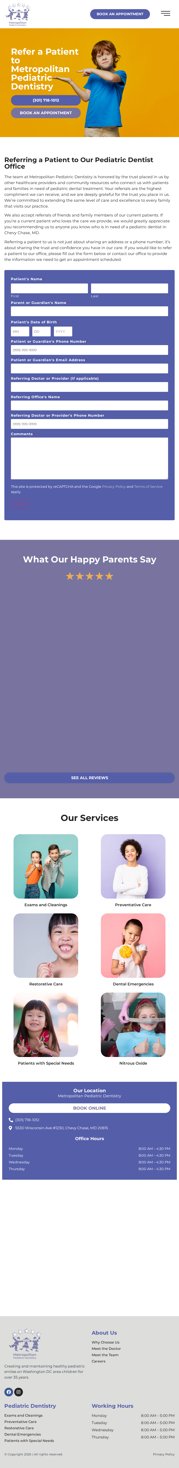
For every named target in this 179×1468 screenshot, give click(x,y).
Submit (20, 504)
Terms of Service (148, 487)
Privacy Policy (114, 487)
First (15, 296)
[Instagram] (18, 1392)
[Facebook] (8, 1392)
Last (95, 296)
